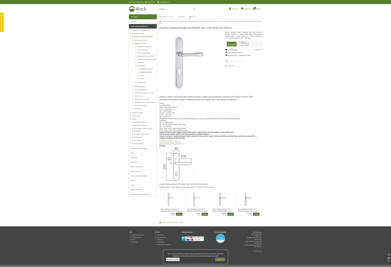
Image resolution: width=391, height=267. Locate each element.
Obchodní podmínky (138, 235)
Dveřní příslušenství (141, 90)
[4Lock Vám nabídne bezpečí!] (160, 21)
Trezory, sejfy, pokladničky (139, 176)
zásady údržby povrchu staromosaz (171, 144)
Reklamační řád (136, 237)
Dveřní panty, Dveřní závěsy (140, 134)
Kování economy (143, 50)
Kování (142, 75)
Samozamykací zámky (138, 122)
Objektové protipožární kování (147, 59)
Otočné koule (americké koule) (144, 93)
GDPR (133, 240)
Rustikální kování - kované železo (145, 102)
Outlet (142, 78)
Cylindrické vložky (137, 113)
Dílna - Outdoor (135, 171)
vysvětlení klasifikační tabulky (170, 142)
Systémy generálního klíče (139, 148)
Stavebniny (134, 162)
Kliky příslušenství (140, 86)
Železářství (134, 157)
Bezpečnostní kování (141, 40)
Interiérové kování (206, 21)
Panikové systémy (137, 143)
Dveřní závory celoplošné (139, 125)
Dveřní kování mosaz (144, 53)
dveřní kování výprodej (142, 99)
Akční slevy (160, 235)
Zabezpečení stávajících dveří (140, 30)
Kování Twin (216, 21)
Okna (132, 153)
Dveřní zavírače (136, 140)
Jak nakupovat (161, 237)
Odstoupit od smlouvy (164, 244)
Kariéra (182, 17)
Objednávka (161, 242)
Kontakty (134, 242)
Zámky (134, 119)
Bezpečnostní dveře (138, 34)
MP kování (141, 62)
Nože (132, 185)
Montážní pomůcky (141, 105)
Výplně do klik (142, 82)
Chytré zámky (136, 116)
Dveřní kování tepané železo (146, 56)
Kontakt (193, 17)
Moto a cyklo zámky (137, 167)
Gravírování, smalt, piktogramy (140, 194)
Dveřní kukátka (136, 137)
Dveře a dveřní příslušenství (170, 21)
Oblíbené (160, 240)
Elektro (133, 180)
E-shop (135, 17)
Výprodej (133, 22)
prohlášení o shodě (166, 140)
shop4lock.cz (164, 2)
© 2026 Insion (258, 251)
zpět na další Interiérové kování (172, 222)
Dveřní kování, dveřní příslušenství (190, 21)
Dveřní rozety (139, 96)
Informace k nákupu (167, 17)
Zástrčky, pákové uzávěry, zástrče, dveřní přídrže (142, 130)
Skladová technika (136, 190)
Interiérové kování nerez (145, 47)
